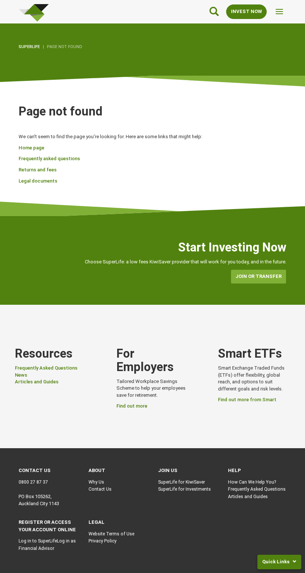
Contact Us (100, 489)
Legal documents (38, 181)
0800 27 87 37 (33, 482)
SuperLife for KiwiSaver (181, 482)
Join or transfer (258, 276)
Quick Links (276, 561)
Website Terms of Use (111, 533)
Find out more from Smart (247, 399)
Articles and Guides (36, 381)
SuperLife (29, 46)
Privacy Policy (102, 541)
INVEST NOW (246, 11)
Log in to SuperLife (38, 541)
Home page (31, 148)
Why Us (96, 482)
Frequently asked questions (49, 158)
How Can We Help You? (252, 482)
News (21, 375)
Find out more (131, 406)
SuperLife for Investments (184, 489)
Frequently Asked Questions (46, 368)
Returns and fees (38, 169)
